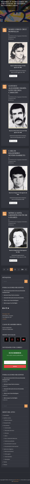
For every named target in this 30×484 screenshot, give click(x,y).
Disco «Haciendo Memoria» (11, 438)
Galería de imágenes (8, 449)
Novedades (6, 415)
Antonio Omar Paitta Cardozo (11, 295)
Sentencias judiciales (9, 441)
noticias (12, 39)
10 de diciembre (8, 456)
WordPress (17, 479)
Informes (7, 433)
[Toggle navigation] (27, 8)
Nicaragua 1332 (6, 314)
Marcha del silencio (9, 451)
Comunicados (8, 428)
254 (22, 269)
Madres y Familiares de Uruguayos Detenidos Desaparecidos (14, 3)
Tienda (5, 462)
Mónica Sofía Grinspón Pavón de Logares (17, 215)
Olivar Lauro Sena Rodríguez (11, 300)
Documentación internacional (11, 446)
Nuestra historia (8, 420)
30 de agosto (8, 454)
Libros (6, 435)
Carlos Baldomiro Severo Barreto (16, 153)
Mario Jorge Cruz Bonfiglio (10, 303)
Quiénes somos (7, 418)
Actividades (7, 459)
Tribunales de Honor (9, 430)
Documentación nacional (10, 443)
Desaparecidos (7, 423)
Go (26, 281)
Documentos (6, 425)
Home (14, 15)
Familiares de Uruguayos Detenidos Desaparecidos (17, 36)
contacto (4, 319)
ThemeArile (15, 481)
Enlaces (5, 464)
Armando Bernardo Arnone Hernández (14, 297)
